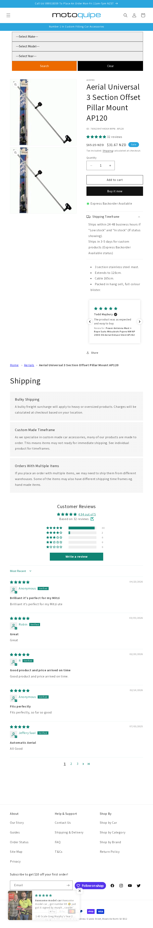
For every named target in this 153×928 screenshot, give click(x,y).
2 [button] (71, 764)
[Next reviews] (139, 321)
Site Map (16, 852)
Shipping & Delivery (69, 832)
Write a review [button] (76, 556)
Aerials (29, 365)
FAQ (58, 842)
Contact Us (63, 823)
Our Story (17, 823)
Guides (15, 832)
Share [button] (94, 352)
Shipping (108, 150)
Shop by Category (113, 832)
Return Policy (110, 852)
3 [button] (77, 764)
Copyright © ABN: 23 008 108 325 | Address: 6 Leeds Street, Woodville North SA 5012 (85, 918)
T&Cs (58, 852)
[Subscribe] (68, 885)
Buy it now (115, 191)
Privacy (15, 861)
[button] (8, 15)
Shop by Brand (110, 842)
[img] (20, 582)
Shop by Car (108, 823)
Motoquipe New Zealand (30, 918)
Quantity (91, 157)
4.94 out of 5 (87, 514)
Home (14, 365)
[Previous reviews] (89, 321)
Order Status (19, 842)
